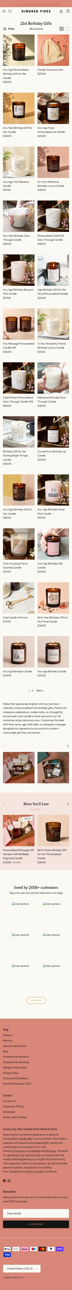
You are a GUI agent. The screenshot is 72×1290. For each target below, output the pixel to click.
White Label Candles (15, 1117)
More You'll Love (36, 804)
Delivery (8, 1035)
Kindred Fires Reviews (16, 1056)
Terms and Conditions (15, 1078)
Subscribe (36, 1224)
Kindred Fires (16, 1277)
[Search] (12, 11)
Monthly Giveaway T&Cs (17, 1083)
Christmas (15, 1171)
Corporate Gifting (13, 1106)
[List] (67, 29)
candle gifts (25, 1138)
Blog (5, 1051)
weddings (35, 1151)
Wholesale (9, 1112)
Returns (7, 1040)
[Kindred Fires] (36, 11)
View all (36, 809)
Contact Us (9, 1101)
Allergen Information (15, 1067)
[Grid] (61, 29)
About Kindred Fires (14, 1046)
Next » (40, 690)
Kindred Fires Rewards (16, 1062)
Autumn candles (34, 1171)
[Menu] (4, 11)
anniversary (19, 1151)
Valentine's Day (15, 1155)
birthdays (50, 1151)
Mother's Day (33, 1155)
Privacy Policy (11, 1073)
